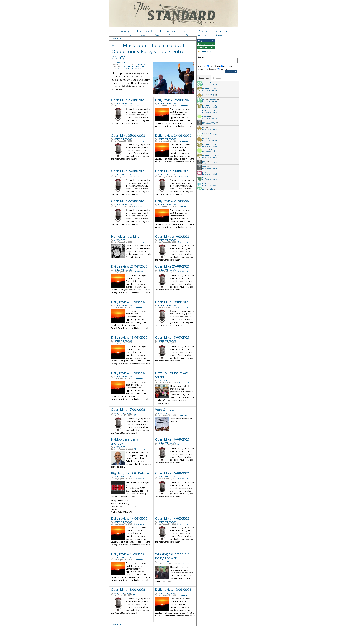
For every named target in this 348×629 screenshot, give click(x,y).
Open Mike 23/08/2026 (172, 171)
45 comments (138, 524)
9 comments (138, 343)
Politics (202, 31)
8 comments (138, 378)
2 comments (138, 105)
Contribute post (205, 47)
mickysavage (119, 62)
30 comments (139, 206)
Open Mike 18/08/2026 (172, 337)
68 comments (139, 64)
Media (186, 31)
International (167, 31)
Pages (218, 66)
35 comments (182, 272)
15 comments (139, 449)
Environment (144, 31)
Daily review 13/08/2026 (129, 554)
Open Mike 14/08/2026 (172, 518)
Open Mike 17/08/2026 (128, 409)
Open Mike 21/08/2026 (172, 236)
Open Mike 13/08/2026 (128, 589)
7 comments (138, 559)
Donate (201, 44)
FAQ (186, 35)
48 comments (183, 563)
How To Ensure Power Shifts (171, 375)
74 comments (182, 343)
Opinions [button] (217, 78)
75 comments (138, 176)
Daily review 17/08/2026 (129, 373)
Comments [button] (204, 78)
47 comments (182, 242)
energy (136, 66)
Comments (227, 66)
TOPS (127, 68)
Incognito (214, 150)
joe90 (204, 172)
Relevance (213, 69)
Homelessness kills (125, 236)
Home (128, 35)
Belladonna (212, 83)
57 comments (138, 595)
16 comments (138, 242)
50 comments (183, 382)
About (143, 35)
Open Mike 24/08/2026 (128, 171)
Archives (172, 35)
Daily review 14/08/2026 (129, 518)
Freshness (223, 69)
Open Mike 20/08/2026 (172, 266)
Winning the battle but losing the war (172, 556)
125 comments (139, 415)
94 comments (182, 307)
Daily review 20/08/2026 (129, 266)
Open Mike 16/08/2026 (172, 439)
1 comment (182, 206)
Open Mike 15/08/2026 (172, 473)
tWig (203, 94)
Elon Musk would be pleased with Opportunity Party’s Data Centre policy (149, 51)
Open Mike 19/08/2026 (172, 302)
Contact (219, 35)
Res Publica (206, 111)
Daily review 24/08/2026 (173, 135)
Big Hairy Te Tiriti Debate (130, 473)
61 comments (138, 141)
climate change (127, 66)
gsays (204, 83)
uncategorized (135, 68)
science (121, 68)
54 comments (182, 524)
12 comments (183, 105)
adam (215, 105)
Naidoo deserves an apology (125, 441)
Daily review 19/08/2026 (129, 302)
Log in (201, 40)
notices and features (123, 103)
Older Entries (117, 38)
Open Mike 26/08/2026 (128, 100)
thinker (211, 189)
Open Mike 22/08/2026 (128, 201)
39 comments (183, 176)
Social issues (222, 31)
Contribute (202, 35)
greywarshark (207, 133)
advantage (162, 380)
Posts (211, 66)
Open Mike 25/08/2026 (128, 135)
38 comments (182, 445)
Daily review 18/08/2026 (129, 337)
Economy (124, 31)
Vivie (209, 139)
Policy (157, 35)
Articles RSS (205, 51)
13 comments (138, 479)
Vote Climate (164, 409)
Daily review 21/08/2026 (173, 201)
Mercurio (205, 183)
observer (211, 94)
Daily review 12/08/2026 (173, 589)
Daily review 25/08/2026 (173, 100)
